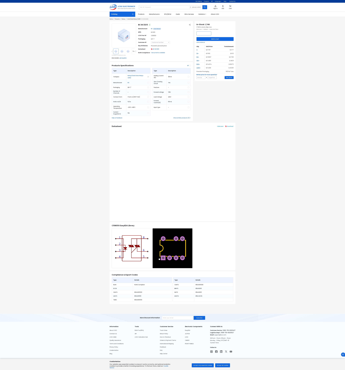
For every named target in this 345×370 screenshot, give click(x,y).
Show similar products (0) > (182, 118)
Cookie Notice (114, 350)
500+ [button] (198, 64)
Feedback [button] (163, 347)
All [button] (188, 65)
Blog (111, 354)
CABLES (187, 340)
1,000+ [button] (198, 68)
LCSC (186, 337)
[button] (215, 7)
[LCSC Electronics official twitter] (226, 351)
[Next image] (135, 51)
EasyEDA (187, 330)
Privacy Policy (114, 347)
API (212, 1)
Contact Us (232, 1)
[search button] (204, 7)
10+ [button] (197, 53)
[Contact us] (343, 355)
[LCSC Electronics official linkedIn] (221, 351)
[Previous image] (112, 51)
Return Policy (164, 334)
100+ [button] (197, 61)
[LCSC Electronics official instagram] (211, 351)
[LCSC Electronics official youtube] (231, 351)
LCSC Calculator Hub (141, 337)
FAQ (161, 350)
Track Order (163, 330)
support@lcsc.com (220, 335)
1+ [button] (197, 50)
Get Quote (229, 77)
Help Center (163, 354)
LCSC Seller (113, 337)
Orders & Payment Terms (168, 340)
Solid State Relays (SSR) (134, 19)
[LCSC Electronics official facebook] (216, 351)
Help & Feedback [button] (117, 118)
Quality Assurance (115, 340)
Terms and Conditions (117, 344)
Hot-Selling (199, 1)
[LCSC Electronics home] (122, 7)
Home (111, 19)
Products (117, 19)
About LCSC (113, 330)
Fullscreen (220, 126)
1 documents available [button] (158, 53)
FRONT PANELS (189, 344)
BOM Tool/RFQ (139, 330)
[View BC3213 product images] (124, 35)
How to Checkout (165, 337)
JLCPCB (187, 334)
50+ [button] (197, 57)
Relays (123, 19)
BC (152, 29)
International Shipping (167, 344)
